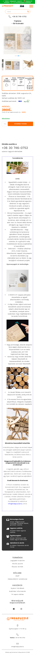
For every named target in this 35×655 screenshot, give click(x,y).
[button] (15, 55)
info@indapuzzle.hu (15, 504)
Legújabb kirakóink (17, 560)
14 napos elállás (17, 594)
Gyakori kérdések (17, 588)
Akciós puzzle (17, 563)
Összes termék (17, 567)
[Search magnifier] (28, 11)
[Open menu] (31, 6)
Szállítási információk (17, 591)
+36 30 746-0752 (15, 148)
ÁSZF (18, 576)
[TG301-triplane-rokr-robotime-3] (17, 54)
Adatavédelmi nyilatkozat (17, 579)
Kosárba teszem (20, 124)
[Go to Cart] (22, 6)
